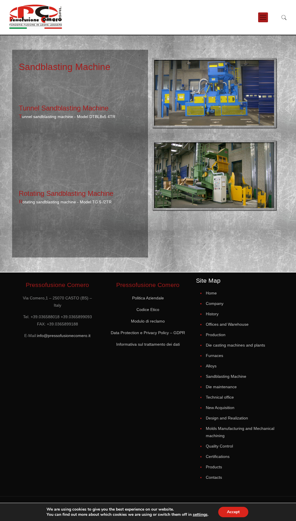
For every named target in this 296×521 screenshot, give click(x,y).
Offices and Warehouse (227, 324)
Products (214, 467)
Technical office (220, 397)
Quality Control (219, 446)
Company (214, 303)
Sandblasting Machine (226, 376)
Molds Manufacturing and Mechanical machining (240, 432)
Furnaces (214, 355)
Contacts (214, 477)
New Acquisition (220, 407)
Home (211, 293)
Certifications (218, 456)
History (212, 314)
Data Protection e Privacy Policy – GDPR (148, 332)
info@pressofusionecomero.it (63, 335)
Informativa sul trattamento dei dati (148, 344)
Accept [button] (233, 512)
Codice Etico (147, 309)
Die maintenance (221, 386)
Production (215, 334)
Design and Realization (227, 418)
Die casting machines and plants (235, 345)
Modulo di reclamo (148, 321)
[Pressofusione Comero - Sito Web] (36, 17)
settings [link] (200, 514)
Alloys (211, 366)
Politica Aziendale (148, 298)
